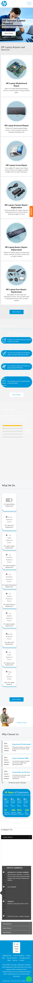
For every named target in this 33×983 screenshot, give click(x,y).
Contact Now (21, 723)
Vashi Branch (7, 932)
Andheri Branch (8, 837)
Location (21, 960)
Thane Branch (7, 924)
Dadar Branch (7, 928)
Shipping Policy (7, 955)
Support (31, 211)
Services (14, 960)
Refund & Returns (12, 958)
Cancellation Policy (24, 958)
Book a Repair (9, 33)
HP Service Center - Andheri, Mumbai (18, 916)
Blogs (9, 960)
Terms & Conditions (18, 955)
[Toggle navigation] (29, 3)
